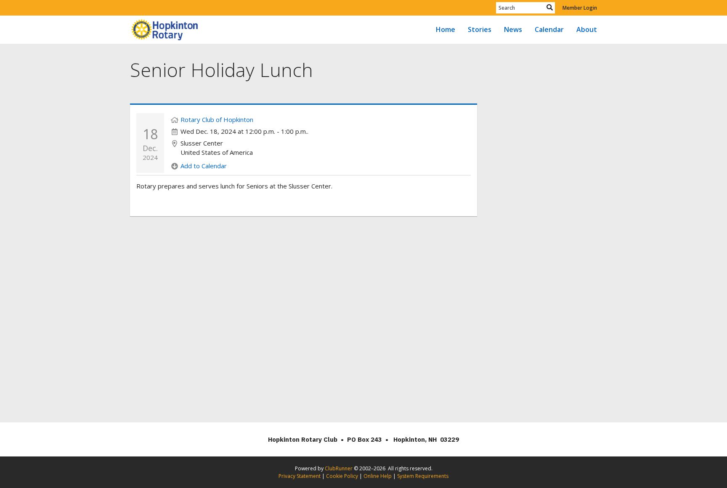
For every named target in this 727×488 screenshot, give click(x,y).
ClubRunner (339, 468)
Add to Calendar (203, 166)
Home (445, 29)
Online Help (378, 476)
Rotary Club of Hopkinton (216, 119)
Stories (479, 29)
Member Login (579, 7)
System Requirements (422, 476)
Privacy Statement (300, 476)
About (586, 29)
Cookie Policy (342, 476)
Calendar (549, 29)
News (513, 29)
